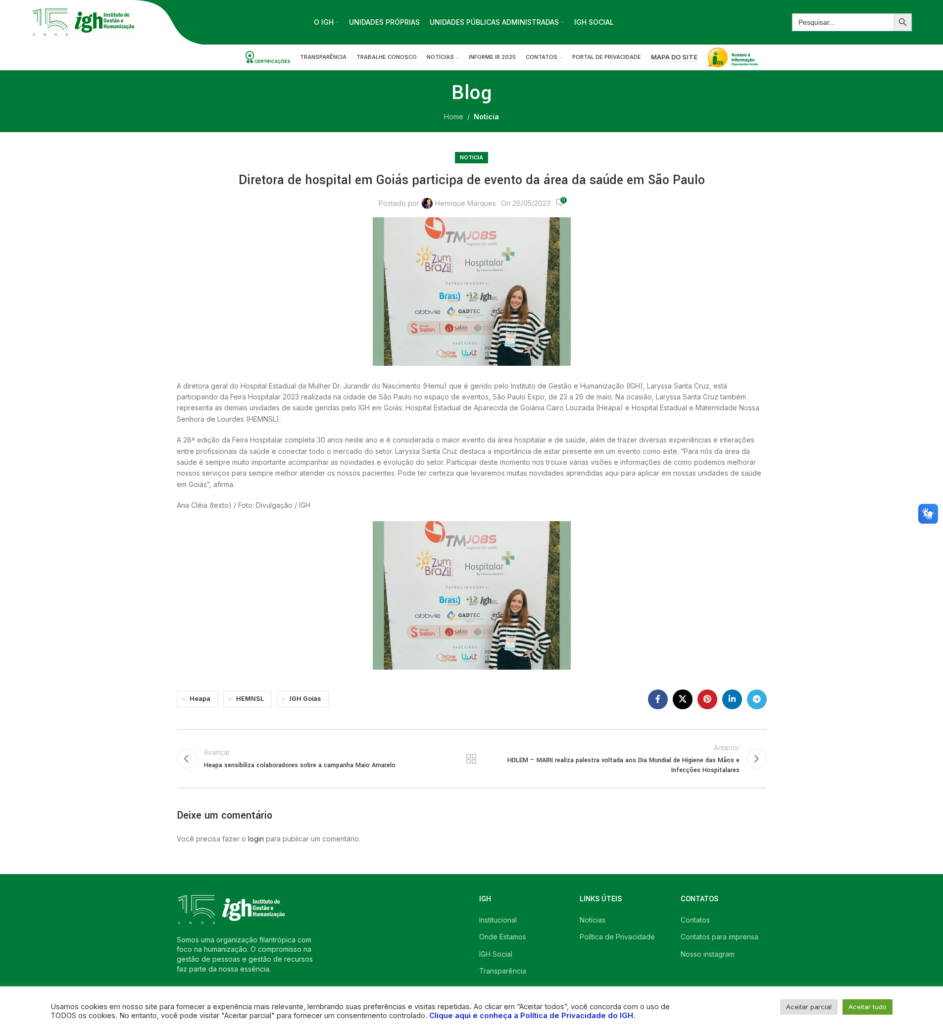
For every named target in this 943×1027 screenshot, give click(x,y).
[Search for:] (843, 22)
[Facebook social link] (658, 699)
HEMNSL (250, 698)
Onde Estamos (502, 936)
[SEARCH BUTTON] (903, 22)
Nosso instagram (708, 954)
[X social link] (683, 699)
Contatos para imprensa (719, 936)
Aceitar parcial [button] (809, 1007)
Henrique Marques (465, 203)
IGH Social (495, 954)
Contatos (695, 920)
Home (453, 116)
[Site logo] (83, 21)
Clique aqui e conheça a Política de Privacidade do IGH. (532, 1015)
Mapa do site (674, 57)
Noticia (486, 116)
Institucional (498, 920)
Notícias (592, 920)
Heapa (200, 698)
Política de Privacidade (617, 936)
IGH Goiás (305, 698)
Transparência (502, 971)
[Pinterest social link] (707, 699)
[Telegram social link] (757, 699)
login (256, 838)
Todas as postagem (471, 759)
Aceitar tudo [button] (867, 1007)
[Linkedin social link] (732, 699)
